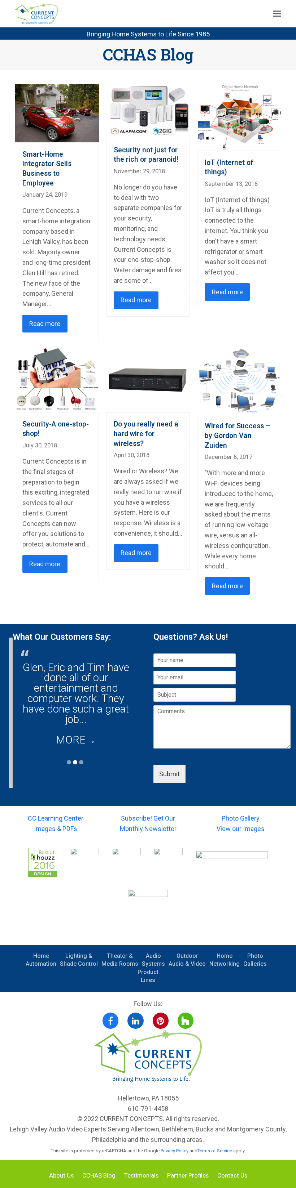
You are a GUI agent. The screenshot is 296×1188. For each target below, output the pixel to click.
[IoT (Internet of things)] (239, 116)
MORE (76, 740)
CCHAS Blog (99, 1175)
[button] (277, 14)
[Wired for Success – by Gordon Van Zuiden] (239, 380)
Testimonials (141, 1175)
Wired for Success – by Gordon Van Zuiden (237, 435)
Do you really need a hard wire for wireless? (146, 433)
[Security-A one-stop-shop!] (57, 379)
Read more (44, 323)
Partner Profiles (188, 1175)
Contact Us (232, 1175)
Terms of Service (214, 1150)
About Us (61, 1175)
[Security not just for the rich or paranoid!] (148, 110)
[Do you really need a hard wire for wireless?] (148, 379)
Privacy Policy (174, 1150)
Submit (169, 774)
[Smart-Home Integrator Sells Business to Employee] (57, 112)
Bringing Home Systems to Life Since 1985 (148, 34)
